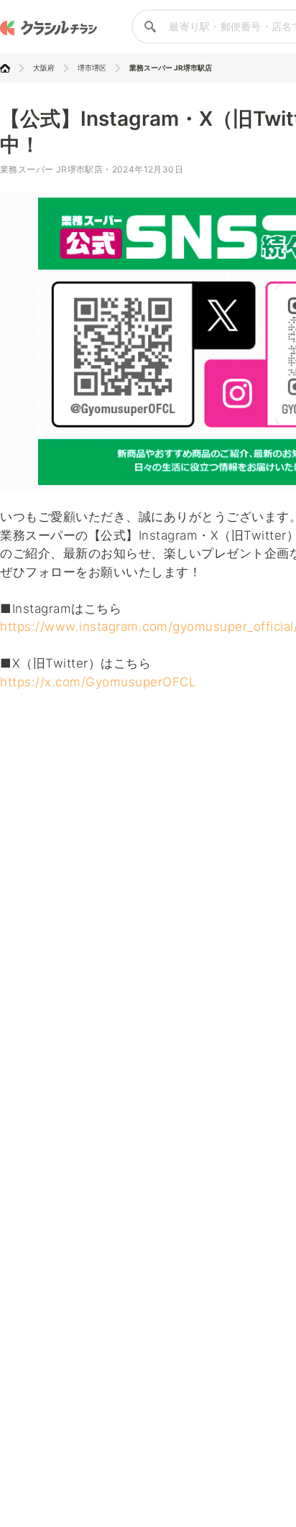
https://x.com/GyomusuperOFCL (98, 682)
